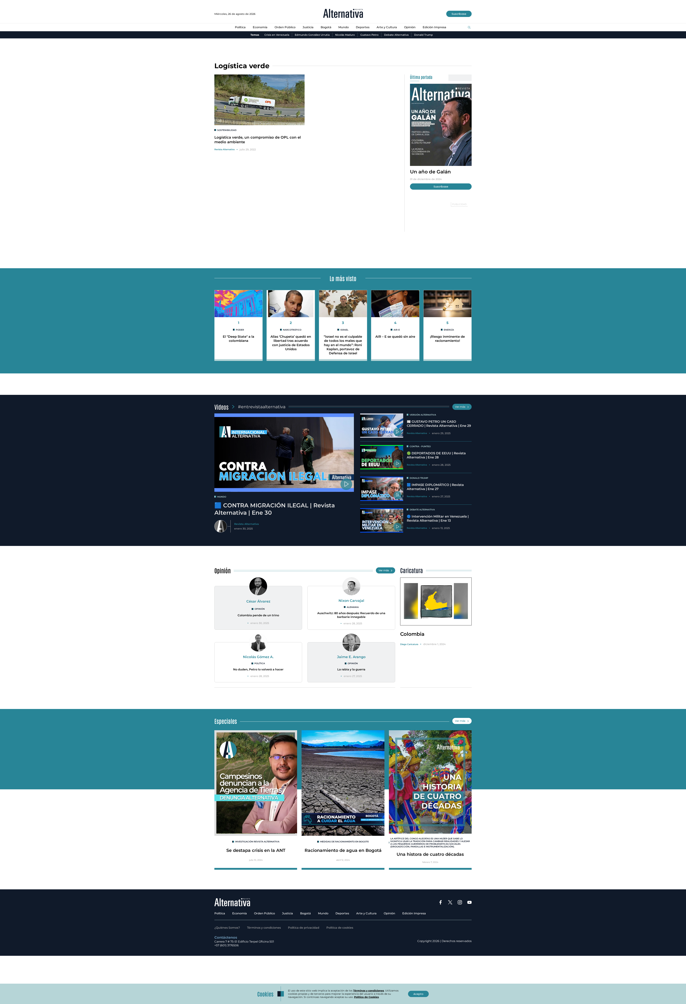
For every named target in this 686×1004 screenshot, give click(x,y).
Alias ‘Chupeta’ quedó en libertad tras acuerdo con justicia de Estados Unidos (290, 343)
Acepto (418, 994)
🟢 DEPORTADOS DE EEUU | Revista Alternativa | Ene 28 (436, 455)
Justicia (308, 27)
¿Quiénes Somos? (227, 927)
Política (240, 27)
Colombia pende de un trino (258, 615)
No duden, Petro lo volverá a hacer (258, 669)
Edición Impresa (434, 27)
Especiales (225, 721)
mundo (221, 496)
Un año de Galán (430, 172)
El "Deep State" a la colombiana (238, 339)
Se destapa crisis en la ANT (255, 850)
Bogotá (326, 27)
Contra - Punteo (420, 446)
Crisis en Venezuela (276, 34)
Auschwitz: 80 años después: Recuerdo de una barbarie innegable (351, 615)
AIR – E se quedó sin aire (395, 337)
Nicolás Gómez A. (258, 657)
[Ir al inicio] (343, 14)
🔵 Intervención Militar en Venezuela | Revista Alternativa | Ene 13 (438, 519)
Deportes (362, 27)
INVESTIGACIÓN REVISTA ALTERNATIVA (257, 841)
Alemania (353, 607)
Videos (221, 406)
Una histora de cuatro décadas (430, 854)
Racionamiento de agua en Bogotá (343, 850)
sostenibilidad (227, 130)
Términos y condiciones (264, 927)
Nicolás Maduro (345, 34)
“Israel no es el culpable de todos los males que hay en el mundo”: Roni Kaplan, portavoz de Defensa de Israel (343, 345)
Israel (344, 329)
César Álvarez (258, 601)
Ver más (460, 407)
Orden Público (285, 27)
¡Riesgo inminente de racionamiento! (447, 339)
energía (449, 329)
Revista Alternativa (224, 149)
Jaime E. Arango (351, 657)
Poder (240, 329)
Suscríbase (459, 14)
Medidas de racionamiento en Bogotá (344, 841)
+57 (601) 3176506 (226, 945)
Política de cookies (339, 927)
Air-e (397, 329)
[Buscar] (469, 27)
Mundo (343, 27)
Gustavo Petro (369, 34)
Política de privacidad (303, 927)
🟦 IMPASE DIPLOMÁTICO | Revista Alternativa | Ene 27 (435, 487)
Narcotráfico (292, 329)
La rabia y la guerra (351, 669)
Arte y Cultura (387, 27)
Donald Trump (423, 34)
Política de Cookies (366, 997)
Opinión (410, 27)
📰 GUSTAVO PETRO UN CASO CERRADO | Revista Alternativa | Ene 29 (439, 424)
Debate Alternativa (396, 34)
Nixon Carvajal (351, 600)
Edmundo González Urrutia (312, 34)
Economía (260, 27)
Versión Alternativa (423, 414)
